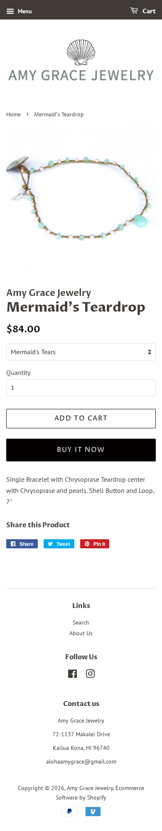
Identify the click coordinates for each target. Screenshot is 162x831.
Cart (148, 11)
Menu (24, 11)
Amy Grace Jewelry (90, 788)
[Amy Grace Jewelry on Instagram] (90, 675)
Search (81, 622)
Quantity (18, 372)
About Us (81, 633)
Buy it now (81, 449)
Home (13, 114)
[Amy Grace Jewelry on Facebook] (72, 675)
